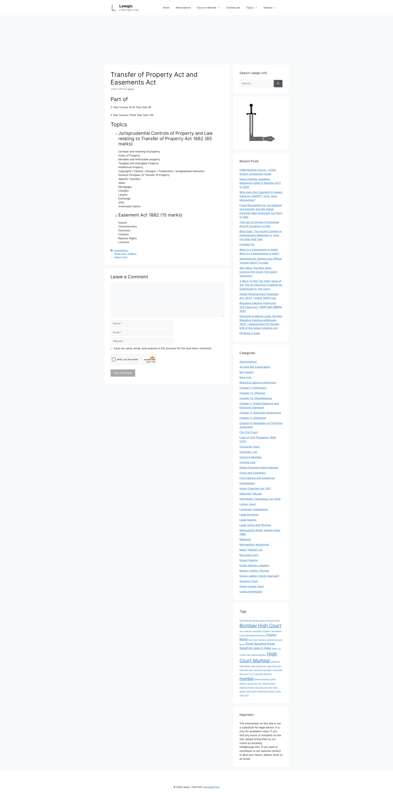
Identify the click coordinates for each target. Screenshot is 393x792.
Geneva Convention (258, 655)
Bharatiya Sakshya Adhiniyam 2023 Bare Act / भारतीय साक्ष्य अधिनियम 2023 (260, 307)
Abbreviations (183, 7)
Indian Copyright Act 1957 (255, 488)
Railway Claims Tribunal (254, 570)
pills (259, 684)
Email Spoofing (256, 644)
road (270, 688)
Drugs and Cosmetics (252, 472)
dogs (250, 640)
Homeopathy (247, 483)
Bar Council (246, 372)
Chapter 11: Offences (252, 393)
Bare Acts (245, 377)
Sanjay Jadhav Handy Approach (259, 575)
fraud (248, 655)
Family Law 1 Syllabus (125, 253)
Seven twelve (251, 691)
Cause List (248, 631)
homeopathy (275, 662)
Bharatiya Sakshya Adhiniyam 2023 (266, 621)
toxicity (278, 691)
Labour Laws (120, 257)
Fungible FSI (247, 244)
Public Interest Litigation (254, 565)
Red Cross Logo (261, 688)
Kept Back (268, 674)
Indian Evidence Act (258, 666)
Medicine (245, 539)
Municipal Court (249, 555)
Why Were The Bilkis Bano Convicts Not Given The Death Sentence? (258, 271)
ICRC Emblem (244, 666)
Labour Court (247, 504)
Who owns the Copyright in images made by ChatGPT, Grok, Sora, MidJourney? (260, 196)
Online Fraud (252, 684)
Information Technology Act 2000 (260, 498)
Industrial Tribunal (250, 493)
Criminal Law (233, 7)
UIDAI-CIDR (244, 695)
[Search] (278, 83)
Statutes (267, 7)
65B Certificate (245, 621)
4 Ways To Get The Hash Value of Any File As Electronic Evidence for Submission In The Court (260, 285)
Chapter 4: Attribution (252, 418)
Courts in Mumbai (206, 7)
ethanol (274, 649)
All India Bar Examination (254, 366)
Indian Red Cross (246, 670)
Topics (249, 7)
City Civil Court (248, 432)
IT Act (250, 674)
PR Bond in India (249, 333)
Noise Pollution (248, 560)
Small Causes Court (251, 586)
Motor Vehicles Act (251, 549)
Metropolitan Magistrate (254, 544)
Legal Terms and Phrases (255, 525)
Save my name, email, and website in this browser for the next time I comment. (163, 348)
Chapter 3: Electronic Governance (260, 412)
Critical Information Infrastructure (252, 635)
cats (241, 631)
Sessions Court (248, 581)
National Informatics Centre (265, 679)
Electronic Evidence (266, 640)
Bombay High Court (260, 625)
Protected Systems (246, 688)
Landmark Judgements (253, 509)
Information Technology (263, 670)
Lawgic (126, 6)
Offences (243, 684)
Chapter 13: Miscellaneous (255, 398)
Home (166, 7)
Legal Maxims (121, 250)
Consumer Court (249, 446)
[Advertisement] (196, 38)
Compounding (276, 631)
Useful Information (250, 591)
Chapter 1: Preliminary (253, 387)
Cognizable (257, 631)
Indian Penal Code (274, 666)
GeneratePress (211, 787)
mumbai (246, 678)
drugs (255, 640)
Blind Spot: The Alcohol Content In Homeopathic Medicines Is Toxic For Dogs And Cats (260, 235)
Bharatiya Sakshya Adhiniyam (257, 382)
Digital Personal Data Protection (259, 467)
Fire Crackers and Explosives (257, 478)
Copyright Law (248, 451)
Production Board (269, 684)
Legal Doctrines (249, 514)
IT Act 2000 (258, 674)
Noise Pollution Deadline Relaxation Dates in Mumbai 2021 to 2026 (260, 183)
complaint (266, 631)
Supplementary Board (266, 691)
